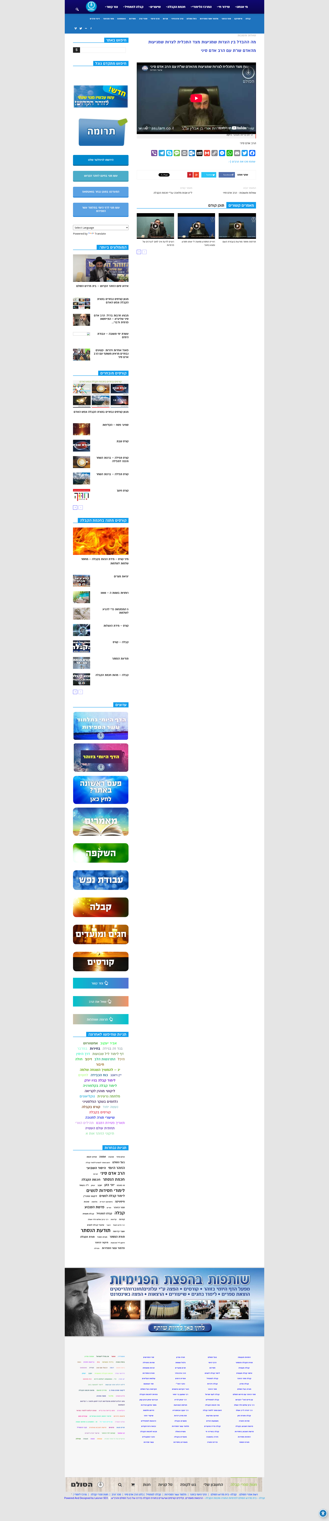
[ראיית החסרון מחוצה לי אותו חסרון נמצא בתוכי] (196, 226)
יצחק (93, 1185)
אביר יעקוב (108, 1043)
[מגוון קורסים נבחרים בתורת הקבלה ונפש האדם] (81, 303)
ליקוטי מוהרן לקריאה (100, 1091)
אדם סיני (120, 1156)
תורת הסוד (102, 1237)
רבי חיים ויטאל (119, 1225)
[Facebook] (91, 28)
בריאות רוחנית (88, 1362)
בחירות (95, 1048)
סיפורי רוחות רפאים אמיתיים (100, 1416)
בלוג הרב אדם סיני (133, 1494)
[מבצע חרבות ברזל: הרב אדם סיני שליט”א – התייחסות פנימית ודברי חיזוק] (81, 320)
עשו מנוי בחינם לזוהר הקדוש (101, 176)
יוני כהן (109, 1185)
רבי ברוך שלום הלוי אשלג (98, 1219)
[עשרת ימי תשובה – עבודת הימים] (81, 338)
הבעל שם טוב (101, 1368)
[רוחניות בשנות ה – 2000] (81, 597)
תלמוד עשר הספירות (209, 18)
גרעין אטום (120, 1368)
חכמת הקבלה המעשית (104, 1373)
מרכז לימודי (80, 1494)
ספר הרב (116, 1494)
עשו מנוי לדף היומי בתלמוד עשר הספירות (101, 209)
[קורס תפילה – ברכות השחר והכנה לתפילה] (81, 462)
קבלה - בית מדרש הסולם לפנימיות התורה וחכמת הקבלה (235, 1498)
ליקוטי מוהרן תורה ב (117, 1390)
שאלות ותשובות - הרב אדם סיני (239, 192)
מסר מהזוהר (108, 18)
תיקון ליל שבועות (118, 1243)
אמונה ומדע (89, 1356)
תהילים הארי (84, 1123)
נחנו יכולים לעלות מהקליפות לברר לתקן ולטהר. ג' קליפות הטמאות (102, 1403)
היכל (121, 1059)
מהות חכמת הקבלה (86, 1390)
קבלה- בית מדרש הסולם (224, 1494)
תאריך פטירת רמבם (110, 1123)
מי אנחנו (242, 7)
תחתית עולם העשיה (100, 1128)
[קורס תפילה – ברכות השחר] (81, 479)
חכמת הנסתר (114, 1179)
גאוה (79, 1362)
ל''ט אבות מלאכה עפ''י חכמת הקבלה (173, 192)
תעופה (85, 1439)
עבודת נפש (82, 1416)
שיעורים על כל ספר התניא (115, 1439)
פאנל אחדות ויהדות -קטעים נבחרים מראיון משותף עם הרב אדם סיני (111, 354)
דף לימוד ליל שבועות (108, 1054)
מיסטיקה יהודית (106, 1202)
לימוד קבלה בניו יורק (99, 1080)
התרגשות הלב (104, 1059)
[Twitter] (80, 28)
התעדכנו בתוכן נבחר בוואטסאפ (100, 191)
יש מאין (122, 1379)
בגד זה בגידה (113, 1048)
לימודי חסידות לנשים (105, 1190)
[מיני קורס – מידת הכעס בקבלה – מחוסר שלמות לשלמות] (101, 541)
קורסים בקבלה (100, 1112)
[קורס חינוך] (81, 495)
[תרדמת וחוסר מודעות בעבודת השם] (237, 226)
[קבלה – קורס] (81, 646)
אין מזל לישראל (102, 1356)
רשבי (108, 1225)
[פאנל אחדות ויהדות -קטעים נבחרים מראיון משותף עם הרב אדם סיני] (81, 355)
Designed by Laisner (91, 1498)
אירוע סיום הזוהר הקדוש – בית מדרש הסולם (102, 286)
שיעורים (155, 7)
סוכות (86, 1201)
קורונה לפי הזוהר (108, 1433)
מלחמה (94, 1202)
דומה (112, 1368)
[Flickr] (85, 28)
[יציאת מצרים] (81, 581)
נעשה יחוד (110, 1107)
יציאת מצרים (121, 576)
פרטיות (111, 1427)
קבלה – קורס (121, 642)
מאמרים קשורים (241, 205)
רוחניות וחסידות (244, 1437)
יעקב (100, 1185)
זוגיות (95, 1174)
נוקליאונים (87, 1096)
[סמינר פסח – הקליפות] (81, 429)
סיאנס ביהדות (119, 1416)
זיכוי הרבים (95, 18)
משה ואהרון (101, 1396)
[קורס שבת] (81, 446)
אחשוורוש (90, 1043)
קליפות (114, 1219)
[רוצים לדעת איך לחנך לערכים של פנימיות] (155, 226)
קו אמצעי (121, 1433)
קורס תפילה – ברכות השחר (112, 474)
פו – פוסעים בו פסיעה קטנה (86, 1422)
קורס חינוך (123, 490)
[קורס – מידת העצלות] (81, 630)
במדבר (82, 1048)
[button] (77, 7)
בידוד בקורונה (107, 1362)
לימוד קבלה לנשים (112, 1196)
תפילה (96, 1248)
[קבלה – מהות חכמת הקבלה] (81, 679)
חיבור (100, 1064)
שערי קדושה (119, 1231)
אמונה (102, 1156)
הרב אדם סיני (177, 18)
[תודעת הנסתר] (81, 663)
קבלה (248, 18)
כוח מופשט (87, 1379)
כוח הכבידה (99, 1075)
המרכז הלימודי (202, 7)
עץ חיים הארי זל (106, 1422)
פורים (109, 1207)
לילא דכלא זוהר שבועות (115, 1385)
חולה (78, 1059)
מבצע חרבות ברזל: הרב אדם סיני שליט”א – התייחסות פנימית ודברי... (111, 319)
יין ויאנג (115, 1075)
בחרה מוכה (120, 1362)
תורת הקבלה (87, 1237)
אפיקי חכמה (92, 1157)
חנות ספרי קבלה (99, 1494)
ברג (98, 1362)
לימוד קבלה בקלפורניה (100, 1086)
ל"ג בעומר (84, 1185)
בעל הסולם (192, 18)
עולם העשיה (120, 1422)
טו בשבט (121, 1185)
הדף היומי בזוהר (198, 1494)
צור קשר (112, 7)
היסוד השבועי (96, 1168)
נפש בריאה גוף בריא (107, 1410)
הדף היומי (155, 18)
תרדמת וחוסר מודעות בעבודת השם (239, 241)
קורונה (122, 1219)
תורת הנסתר (117, 1237)
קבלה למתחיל (134, 7)
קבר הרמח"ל (82, 1427)
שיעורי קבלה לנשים (95, 1225)
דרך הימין (83, 1054)
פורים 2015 (121, 1427)
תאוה (92, 1439)
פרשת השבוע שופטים (97, 1427)
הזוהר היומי (116, 1168)
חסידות (132, 18)
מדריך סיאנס (102, 1390)
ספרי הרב (143, 18)
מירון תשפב (120, 1396)
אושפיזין (121, 1356)
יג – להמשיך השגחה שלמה (100, 1070)
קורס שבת (123, 441)
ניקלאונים (121, 1410)
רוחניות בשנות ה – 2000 (115, 593)
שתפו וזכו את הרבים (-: (241, 161)
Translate (100, 233)
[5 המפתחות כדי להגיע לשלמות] (81, 614)
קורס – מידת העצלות (116, 625)
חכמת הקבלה (176, 7)
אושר (113, 1356)
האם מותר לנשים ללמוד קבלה (98, 1162)
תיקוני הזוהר (101, 1242)
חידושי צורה (120, 1373)
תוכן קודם (216, 205)
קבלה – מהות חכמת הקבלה (112, 675)
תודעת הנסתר (120, 658)
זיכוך (88, 1059)
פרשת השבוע (94, 1207)
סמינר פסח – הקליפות (115, 425)
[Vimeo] (75, 28)
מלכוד (110, 1396)
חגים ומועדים (180, 1368)
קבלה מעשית (88, 1213)
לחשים (83, 1075)
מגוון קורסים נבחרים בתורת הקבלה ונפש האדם (113, 300)
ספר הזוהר (226, 18)
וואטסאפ (121, 18)
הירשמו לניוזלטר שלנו (100, 160)
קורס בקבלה (91, 1107)
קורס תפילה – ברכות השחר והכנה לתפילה (112, 459)
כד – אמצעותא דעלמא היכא (105, 1379)
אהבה (111, 1156)
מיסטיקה (238, 18)
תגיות (165, 18)
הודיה (91, 1368)
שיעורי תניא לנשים (92, 1433)
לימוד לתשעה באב (95, 1385)
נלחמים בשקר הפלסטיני (100, 1101)
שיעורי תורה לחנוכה (100, 1117)
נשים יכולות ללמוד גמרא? (86, 1410)
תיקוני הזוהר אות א (100, 1133)
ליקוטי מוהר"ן (90, 1196)
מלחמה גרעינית (108, 1096)
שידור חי (224, 7)
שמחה (99, 1439)
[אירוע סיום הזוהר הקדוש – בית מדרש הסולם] (101, 268)
